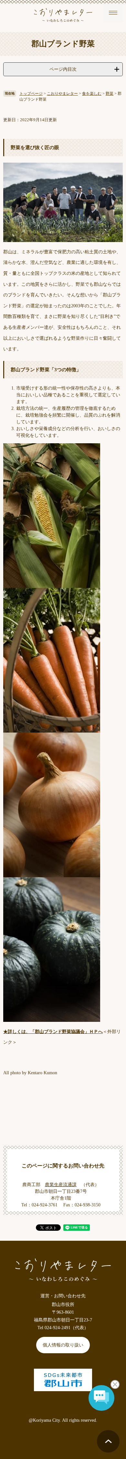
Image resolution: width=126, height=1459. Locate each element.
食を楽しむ (91, 93)
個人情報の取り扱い (63, 1345)
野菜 (109, 93)
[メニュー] (113, 13)
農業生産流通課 (61, 1184)
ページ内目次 (63, 69)
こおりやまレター (62, 93)
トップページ (31, 93)
